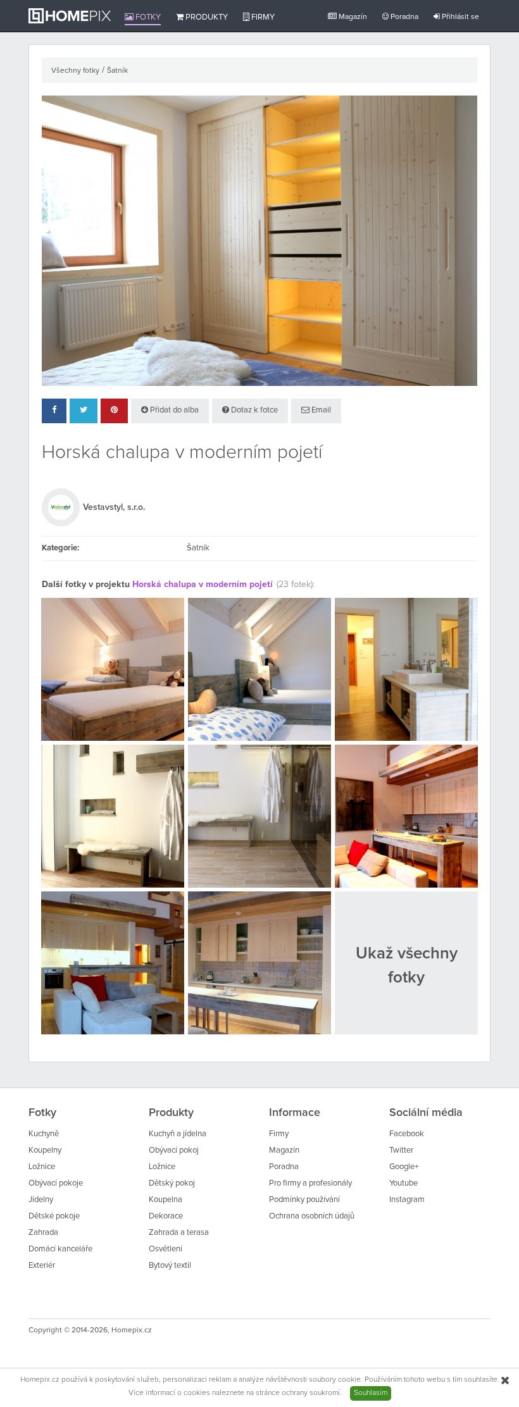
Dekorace (166, 1216)
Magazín (352, 17)
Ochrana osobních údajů (311, 1216)
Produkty (206, 17)
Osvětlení (165, 1249)
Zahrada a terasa (179, 1233)
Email (320, 410)
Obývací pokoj (174, 1150)
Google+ (403, 1167)
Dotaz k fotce (253, 410)
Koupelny (44, 1150)
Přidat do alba (173, 410)
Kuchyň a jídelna (177, 1134)
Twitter (401, 1150)
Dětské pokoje (54, 1216)
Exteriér (41, 1265)
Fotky (147, 17)
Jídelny (40, 1200)
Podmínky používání (304, 1200)
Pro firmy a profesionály (310, 1183)
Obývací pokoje (55, 1183)
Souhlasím (370, 1393)
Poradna (403, 17)
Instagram (407, 1200)
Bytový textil (170, 1265)
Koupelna (165, 1200)
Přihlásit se (459, 17)
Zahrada (43, 1233)
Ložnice (41, 1167)
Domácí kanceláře (60, 1249)
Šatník (117, 71)
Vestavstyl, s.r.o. (114, 507)
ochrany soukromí (311, 1393)
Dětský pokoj (172, 1183)
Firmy (262, 17)
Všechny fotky (75, 71)
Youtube (403, 1183)
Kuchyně (43, 1134)
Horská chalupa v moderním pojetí (202, 584)
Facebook (406, 1134)
